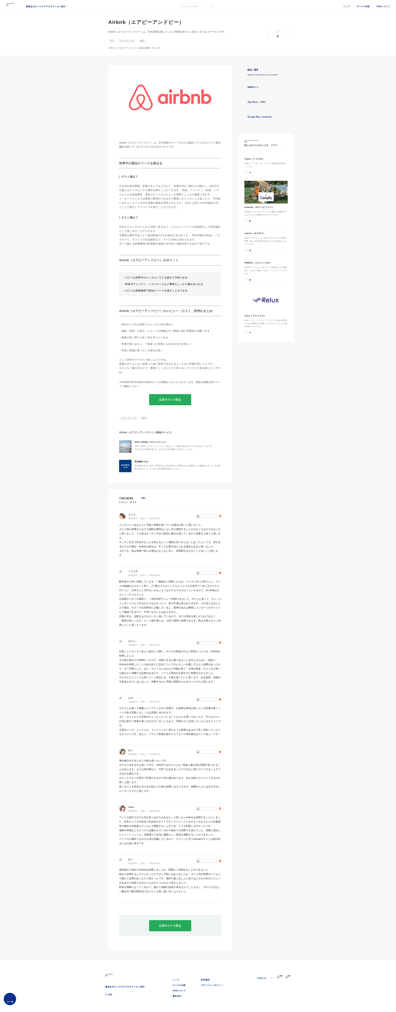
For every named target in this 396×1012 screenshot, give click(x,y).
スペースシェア (127, 41)
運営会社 (177, 996)
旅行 (142, 41)
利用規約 (205, 980)
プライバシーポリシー (212, 985)
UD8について (383, 6)
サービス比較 (363, 6)
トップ (346, 6)
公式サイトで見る (170, 399)
